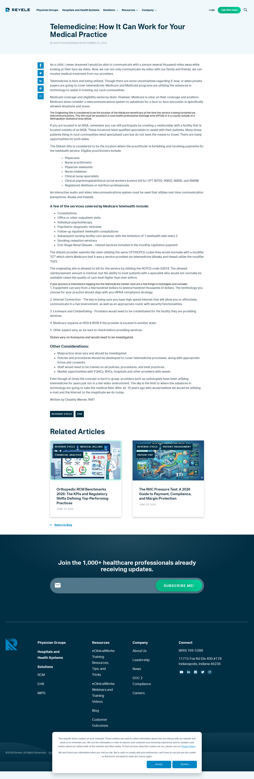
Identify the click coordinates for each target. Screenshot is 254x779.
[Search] (245, 10)
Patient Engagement (177, 446)
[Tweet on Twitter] (41, 73)
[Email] (41, 96)
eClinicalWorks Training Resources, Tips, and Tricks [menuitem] (103, 663)
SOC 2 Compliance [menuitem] (142, 681)
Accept (158, 764)
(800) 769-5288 (191, 650)
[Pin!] (41, 88)
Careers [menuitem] (139, 693)
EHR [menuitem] (41, 684)
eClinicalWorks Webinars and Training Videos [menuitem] (103, 692)
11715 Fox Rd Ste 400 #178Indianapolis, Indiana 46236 (200, 661)
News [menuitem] (137, 669)
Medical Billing (91, 446)
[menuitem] (47, 10)
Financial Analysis (68, 454)
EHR (79, 414)
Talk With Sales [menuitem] (229, 10)
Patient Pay (145, 454)
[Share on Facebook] (41, 65)
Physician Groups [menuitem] (52, 642)
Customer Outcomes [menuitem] (100, 722)
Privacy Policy (188, 746)
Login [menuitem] (212, 10)
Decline (185, 764)
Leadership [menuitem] (141, 660)
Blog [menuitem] (95, 710)
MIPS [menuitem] (42, 693)
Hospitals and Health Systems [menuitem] (50, 655)
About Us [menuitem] (140, 651)
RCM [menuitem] (41, 675)
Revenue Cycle (62, 414)
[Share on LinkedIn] (41, 81)
